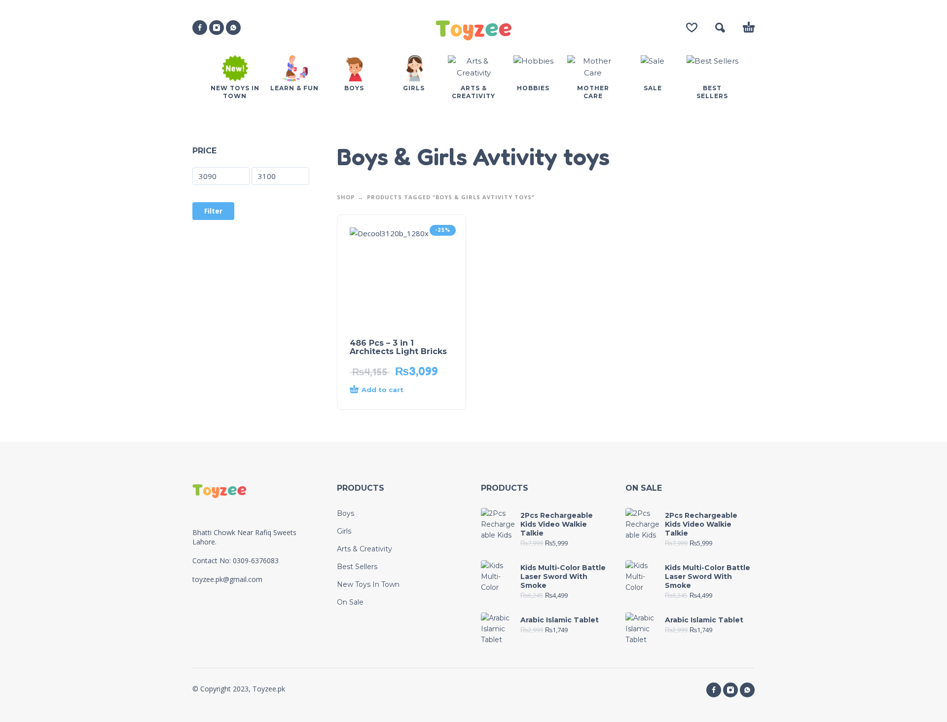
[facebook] (199, 27)
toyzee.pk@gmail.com (227, 579)
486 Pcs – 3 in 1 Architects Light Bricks (398, 347)
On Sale (350, 602)
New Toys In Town (368, 584)
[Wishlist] (691, 28)
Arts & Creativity (364, 548)
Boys (345, 513)
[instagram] (216, 27)
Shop (346, 197)
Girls (344, 531)
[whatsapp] (233, 27)
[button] (720, 28)
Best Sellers (357, 566)
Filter (213, 211)
